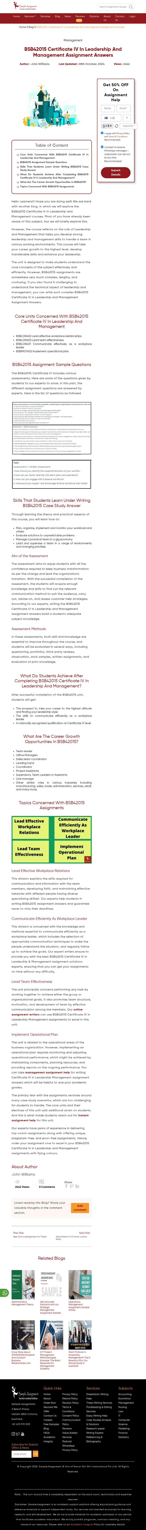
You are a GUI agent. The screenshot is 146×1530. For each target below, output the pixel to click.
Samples (45, 16)
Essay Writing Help (96, 1416)
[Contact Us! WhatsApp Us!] (4, 1293)
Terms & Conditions (118, 137)
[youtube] (22, 1434)
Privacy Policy (70, 1394)
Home (16, 16)
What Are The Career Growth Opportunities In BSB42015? (53, 182)
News (68, 16)
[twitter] (18, 1434)
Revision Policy (70, 1403)
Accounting (125, 1394)
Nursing (122, 1407)
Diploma (94, 16)
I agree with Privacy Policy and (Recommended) (117, 136)
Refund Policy (70, 1398)
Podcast (67, 1441)
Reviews (80, 18)
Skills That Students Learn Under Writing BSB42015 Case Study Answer (54, 168)
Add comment (80, 1208)
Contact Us (120, 18)
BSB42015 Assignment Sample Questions (43, 162)
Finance (122, 1433)
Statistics (123, 1437)
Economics (124, 1398)
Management (126, 1403)
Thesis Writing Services (99, 1403)
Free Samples (51, 1424)
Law (120, 1411)
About (47, 1398)
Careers (48, 1420)
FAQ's (47, 1433)
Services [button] (29, 16)
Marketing (124, 1428)
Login (132, 16)
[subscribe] (35, 1454)
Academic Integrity (82, 1525)
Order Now (50, 1403)
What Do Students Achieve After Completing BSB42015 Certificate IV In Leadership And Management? (54, 176)
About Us (107, 18)
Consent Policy (70, 1416)
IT (119, 1416)
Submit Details (115, 172)
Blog (57, 16)
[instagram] (13, 1434)
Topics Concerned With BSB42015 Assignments (47, 186)
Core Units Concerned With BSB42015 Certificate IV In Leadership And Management (54, 156)
